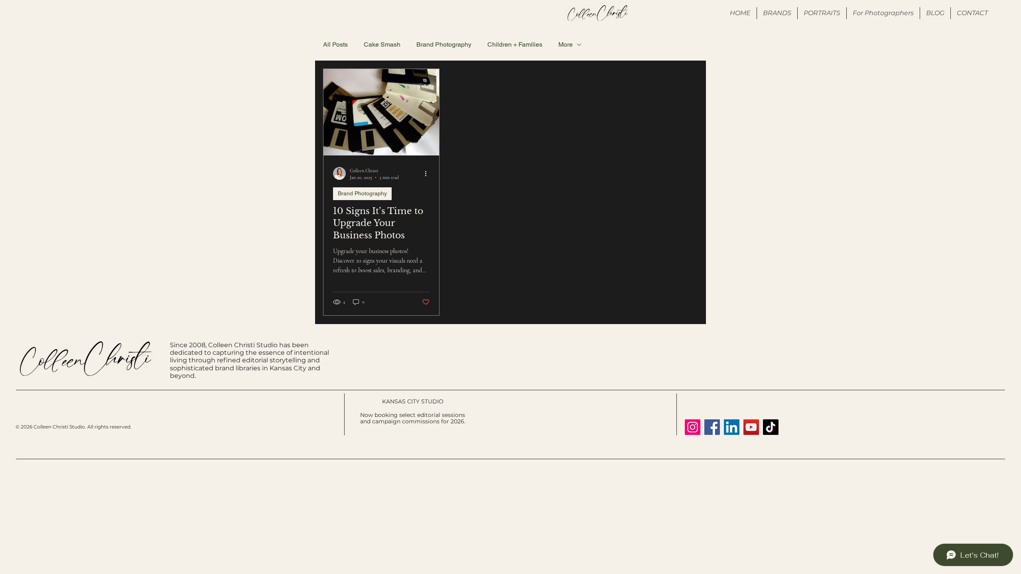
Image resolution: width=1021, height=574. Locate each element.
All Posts (335, 44)
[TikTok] (771, 427)
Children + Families (514, 44)
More (565, 44)
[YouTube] (751, 427)
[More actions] (428, 173)
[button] (883, 13)
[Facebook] (712, 427)
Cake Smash (382, 44)
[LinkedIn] (731, 427)
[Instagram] (692, 427)
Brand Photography (443, 44)
